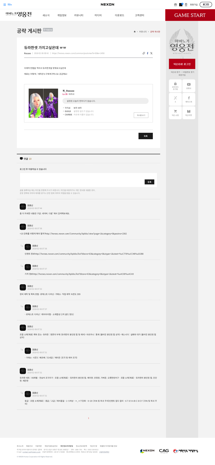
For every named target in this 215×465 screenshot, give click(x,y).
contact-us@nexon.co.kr (32, 452)
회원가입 (182, 75)
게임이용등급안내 (51, 446)
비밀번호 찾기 (188, 72)
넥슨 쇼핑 (175, 112)
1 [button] (88, 418)
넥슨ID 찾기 (175, 72)
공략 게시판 (155, 31)
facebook (147, 53)
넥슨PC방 (93, 446)
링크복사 (143, 53)
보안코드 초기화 (175, 85)
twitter (151, 53)
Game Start (190, 15)
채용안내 (29, 446)
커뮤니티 (143, 31)
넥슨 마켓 (188, 112)
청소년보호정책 (81, 446)
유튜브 (188, 85)
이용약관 (38, 446)
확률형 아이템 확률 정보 (108, 446)
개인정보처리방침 (66, 446)
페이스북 (188, 99)
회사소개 (20, 446)
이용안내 (49, 30)
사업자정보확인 (104, 452)
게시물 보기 (141, 115)
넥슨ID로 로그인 (182, 64)
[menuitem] (46, 15)
